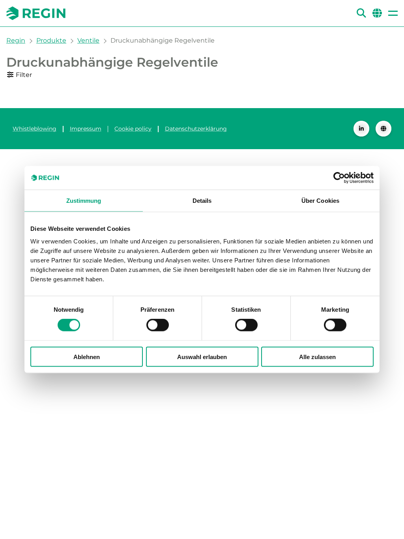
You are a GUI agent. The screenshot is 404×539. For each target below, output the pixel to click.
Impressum (85, 128)
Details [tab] (202, 200)
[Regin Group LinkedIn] (361, 129)
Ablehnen (86, 356)
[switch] (157, 325)
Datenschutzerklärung (196, 128)
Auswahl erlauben (202, 356)
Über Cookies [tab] (320, 200)
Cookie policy (133, 128)
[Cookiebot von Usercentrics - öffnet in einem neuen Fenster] (339, 178)
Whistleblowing (34, 128)
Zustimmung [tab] (83, 200)
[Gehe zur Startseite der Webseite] (35, 13)
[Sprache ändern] (383, 129)
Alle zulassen (317, 356)
